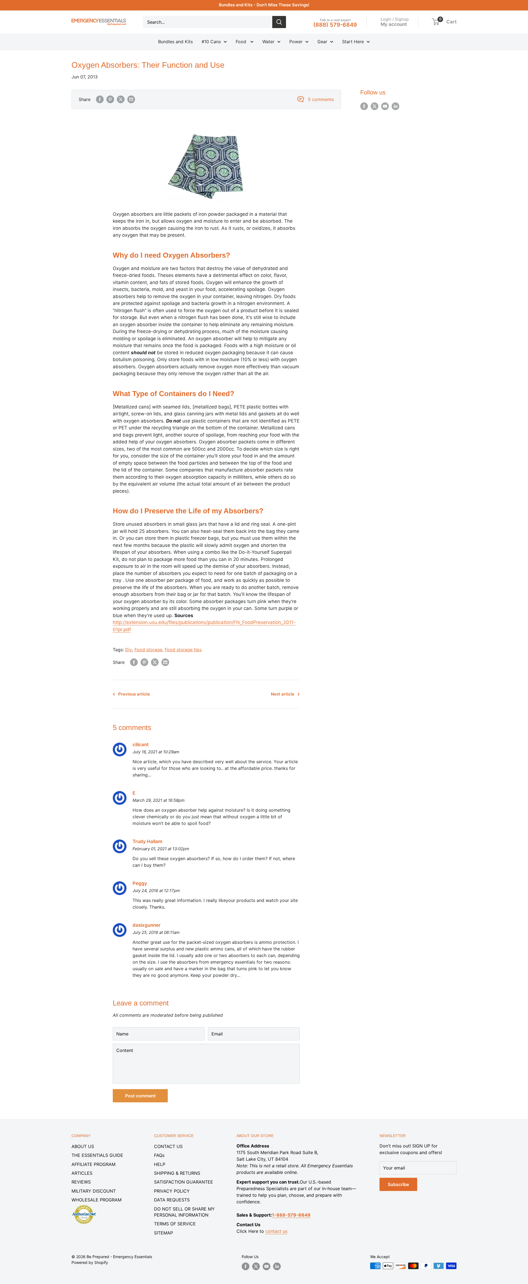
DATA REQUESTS (172, 1200)
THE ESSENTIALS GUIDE (97, 1155)
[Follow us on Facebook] (364, 106)
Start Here (353, 41)
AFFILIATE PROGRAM (94, 1164)
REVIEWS (81, 1182)
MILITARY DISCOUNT (94, 1191)
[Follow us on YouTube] (385, 106)
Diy (128, 649)
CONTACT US (168, 1146)
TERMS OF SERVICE (175, 1223)
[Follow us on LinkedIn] (395, 106)
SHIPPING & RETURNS (177, 1173)
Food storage (148, 649)
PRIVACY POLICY (172, 1191)
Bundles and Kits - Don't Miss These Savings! (264, 4)
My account (394, 24)
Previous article (134, 694)
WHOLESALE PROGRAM (97, 1200)
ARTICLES (82, 1173)
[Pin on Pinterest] (110, 99)
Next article (282, 694)
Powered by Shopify (90, 1262)
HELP (159, 1164)
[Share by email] (131, 99)
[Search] (279, 22)
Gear (322, 41)
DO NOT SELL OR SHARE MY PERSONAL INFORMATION (184, 1212)
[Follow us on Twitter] (374, 106)
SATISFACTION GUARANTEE (183, 1182)
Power (295, 41)
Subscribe (398, 1184)
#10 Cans (211, 41)
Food (242, 41)
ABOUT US (83, 1146)
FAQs (159, 1155)
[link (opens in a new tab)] (84, 1205)
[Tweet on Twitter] (121, 99)
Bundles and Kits (175, 41)
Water (268, 41)
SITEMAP (163, 1233)
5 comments (321, 99)
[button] (435, 21)
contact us (276, 1231)
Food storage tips (183, 649)
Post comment (140, 1095)
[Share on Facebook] (100, 99)
